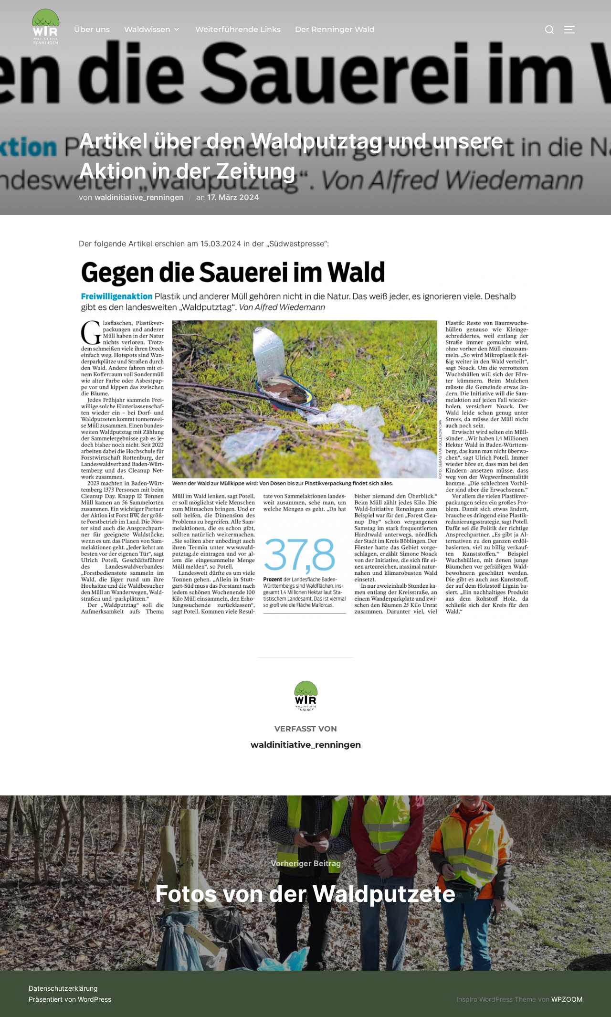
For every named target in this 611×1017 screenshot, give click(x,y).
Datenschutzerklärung (63, 988)
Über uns (92, 29)
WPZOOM (566, 999)
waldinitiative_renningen (139, 197)
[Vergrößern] (520, 282)
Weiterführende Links (238, 29)
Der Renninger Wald (335, 29)
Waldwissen (147, 29)
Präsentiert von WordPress (70, 999)
